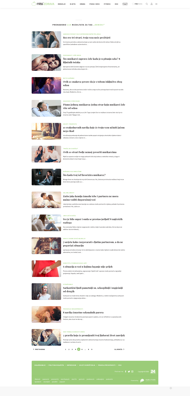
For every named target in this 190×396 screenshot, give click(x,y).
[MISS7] (125, 4)
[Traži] (147, 4)
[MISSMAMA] (137, 4)
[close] (171, 388)
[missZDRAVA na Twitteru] (129, 371)
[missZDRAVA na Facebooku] (125, 371)
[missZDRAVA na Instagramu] (132, 371)
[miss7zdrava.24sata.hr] (43, 4)
